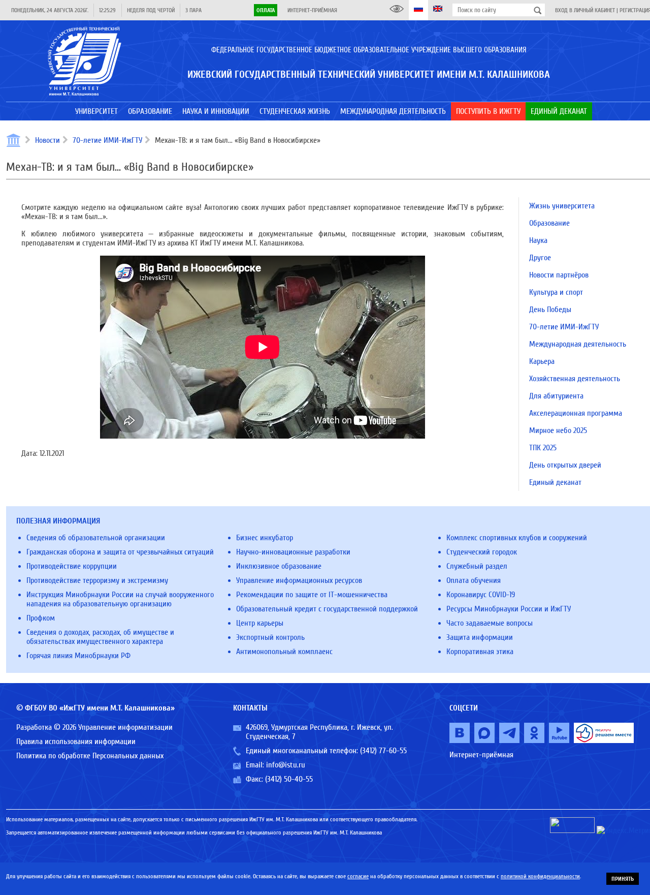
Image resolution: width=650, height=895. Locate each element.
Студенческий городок (481, 552)
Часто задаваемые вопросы (489, 623)
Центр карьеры (259, 623)
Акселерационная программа (575, 413)
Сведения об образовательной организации (95, 537)
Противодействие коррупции (71, 566)
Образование (549, 223)
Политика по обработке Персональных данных (90, 755)
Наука (538, 240)
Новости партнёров (559, 275)
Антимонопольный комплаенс (284, 651)
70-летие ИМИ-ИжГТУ (107, 140)
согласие (358, 876)
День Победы (550, 309)
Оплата (265, 10)
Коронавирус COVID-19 (480, 594)
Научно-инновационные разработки (293, 552)
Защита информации (479, 637)
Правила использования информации (76, 741)
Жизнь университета (562, 205)
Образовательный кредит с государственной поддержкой (327, 608)
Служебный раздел (476, 566)
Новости (47, 140)
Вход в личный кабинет (585, 10)
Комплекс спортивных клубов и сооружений (516, 537)
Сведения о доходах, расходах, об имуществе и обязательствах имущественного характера (100, 637)
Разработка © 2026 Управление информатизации (94, 727)
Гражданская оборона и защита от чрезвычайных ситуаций (120, 552)
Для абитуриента (556, 395)
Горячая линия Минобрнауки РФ (78, 655)
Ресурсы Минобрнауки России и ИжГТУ (508, 608)
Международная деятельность (577, 344)
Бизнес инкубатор (264, 537)
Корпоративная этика (479, 651)
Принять (622, 878)
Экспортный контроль (270, 637)
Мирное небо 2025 (558, 430)
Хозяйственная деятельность (574, 378)
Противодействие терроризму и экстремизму (97, 580)
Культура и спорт (556, 292)
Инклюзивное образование (278, 566)
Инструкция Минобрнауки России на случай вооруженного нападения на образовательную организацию (120, 599)
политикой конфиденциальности (540, 876)
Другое (540, 257)
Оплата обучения (473, 580)
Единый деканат (555, 482)
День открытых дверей (565, 465)
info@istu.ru (285, 764)
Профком (40, 618)
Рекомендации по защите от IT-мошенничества (311, 594)
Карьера (542, 361)
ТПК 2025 (543, 447)
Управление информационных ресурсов (299, 580)
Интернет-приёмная (312, 10)
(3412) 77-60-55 (383, 750)
